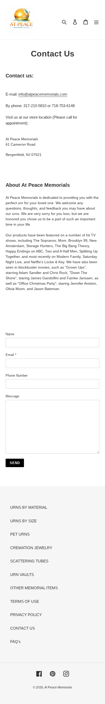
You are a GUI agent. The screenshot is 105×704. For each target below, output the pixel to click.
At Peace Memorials (58, 687)
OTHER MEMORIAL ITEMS (34, 588)
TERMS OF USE (24, 601)
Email (11, 355)
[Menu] (96, 21)
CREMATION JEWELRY (31, 548)
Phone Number (17, 375)
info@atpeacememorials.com (42, 94)
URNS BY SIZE (23, 521)
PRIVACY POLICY (26, 615)
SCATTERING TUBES (29, 561)
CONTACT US (22, 628)
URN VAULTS (22, 574)
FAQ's (15, 641)
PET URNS (20, 534)
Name (10, 334)
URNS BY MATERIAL (28, 507)
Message (12, 396)
